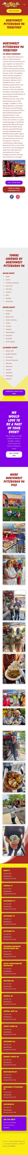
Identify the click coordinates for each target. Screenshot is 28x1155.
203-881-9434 (7, 873)
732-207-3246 (7, 1014)
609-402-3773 (7, 1044)
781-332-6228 (7, 969)
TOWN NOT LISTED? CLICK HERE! (14, 392)
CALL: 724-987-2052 (14, 182)
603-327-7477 (7, 951)
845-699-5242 (7, 1060)
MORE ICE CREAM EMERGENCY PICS (14, 189)
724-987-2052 (7, 1092)
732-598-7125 (7, 999)
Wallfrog (12, 1146)
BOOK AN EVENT (14, 11)
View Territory (8, 876)
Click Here (6, 1127)
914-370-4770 (7, 1075)
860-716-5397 (7, 889)
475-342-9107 (7, 934)
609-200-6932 (7, 1029)
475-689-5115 (7, 919)
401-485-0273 (7, 1107)
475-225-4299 (7, 904)
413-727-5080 (7, 984)
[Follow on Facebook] (12, 197)
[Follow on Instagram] (18, 197)
